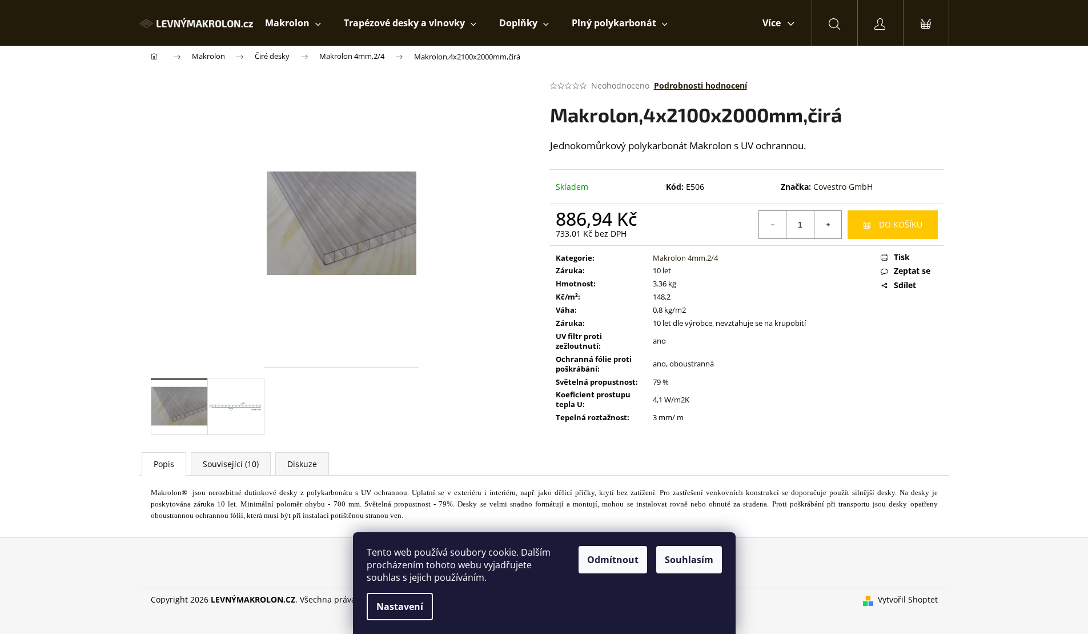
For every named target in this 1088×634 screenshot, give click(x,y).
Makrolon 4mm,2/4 (685, 258)
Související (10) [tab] (231, 463)
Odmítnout (613, 559)
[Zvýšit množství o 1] (827, 224)
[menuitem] (293, 23)
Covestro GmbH (843, 186)
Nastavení (399, 606)
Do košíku (900, 224)
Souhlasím (689, 559)
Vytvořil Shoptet (908, 599)
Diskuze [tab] (302, 463)
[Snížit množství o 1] (772, 224)
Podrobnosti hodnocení (700, 85)
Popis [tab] (164, 463)
